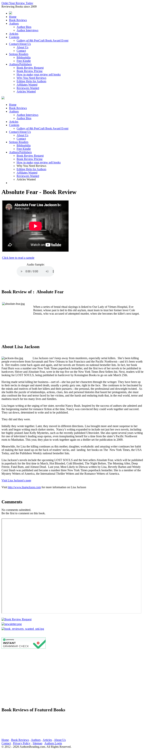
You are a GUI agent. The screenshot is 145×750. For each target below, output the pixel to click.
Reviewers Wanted (28, 88)
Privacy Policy (21, 743)
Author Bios (24, 26)
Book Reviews (18, 20)
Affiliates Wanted (27, 84)
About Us (22, 47)
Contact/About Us (20, 43)
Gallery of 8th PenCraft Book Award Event (42, 40)
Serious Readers (18, 54)
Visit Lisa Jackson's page (16, 480)
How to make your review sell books (39, 74)
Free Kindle (24, 60)
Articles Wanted (26, 91)
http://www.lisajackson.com (24, 487)
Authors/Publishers (20, 64)
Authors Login (53, 743)
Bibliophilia (24, 57)
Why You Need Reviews (31, 77)
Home (12, 16)
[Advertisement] (72, 677)
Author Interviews (27, 30)
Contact (21, 50)
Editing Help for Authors (31, 81)
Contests (14, 37)
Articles (13, 33)
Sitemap (37, 743)
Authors (14, 23)
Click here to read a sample (18, 257)
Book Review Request (30, 67)
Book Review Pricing (29, 71)
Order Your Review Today (17, 3)
